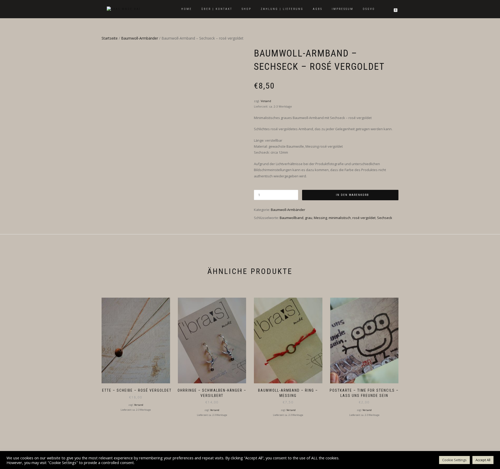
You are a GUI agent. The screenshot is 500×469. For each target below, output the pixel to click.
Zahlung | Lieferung (282, 9)
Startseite (110, 38)
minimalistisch (340, 217)
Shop (246, 9)
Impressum (342, 9)
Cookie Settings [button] (454, 460)
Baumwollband (291, 217)
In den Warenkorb (352, 195)
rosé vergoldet (364, 217)
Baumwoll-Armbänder (139, 38)
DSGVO (369, 9)
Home (186, 9)
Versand (266, 101)
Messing (320, 217)
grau (308, 217)
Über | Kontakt (216, 9)
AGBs (317, 9)
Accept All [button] (483, 460)
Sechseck (384, 217)
